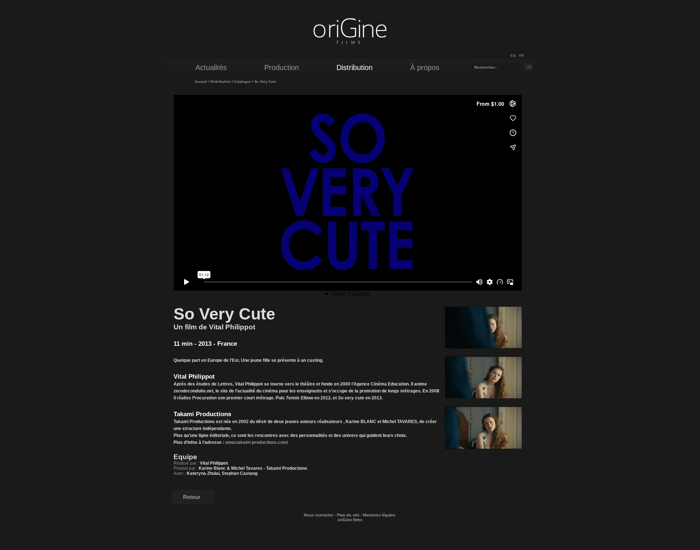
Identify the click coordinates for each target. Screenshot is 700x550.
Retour (192, 497)
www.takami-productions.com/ (256, 442)
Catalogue (242, 82)
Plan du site (348, 515)
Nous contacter (318, 515)
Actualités (211, 67)
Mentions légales (379, 515)
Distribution (221, 82)
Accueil (201, 82)
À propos (424, 67)
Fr (521, 56)
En (513, 56)
